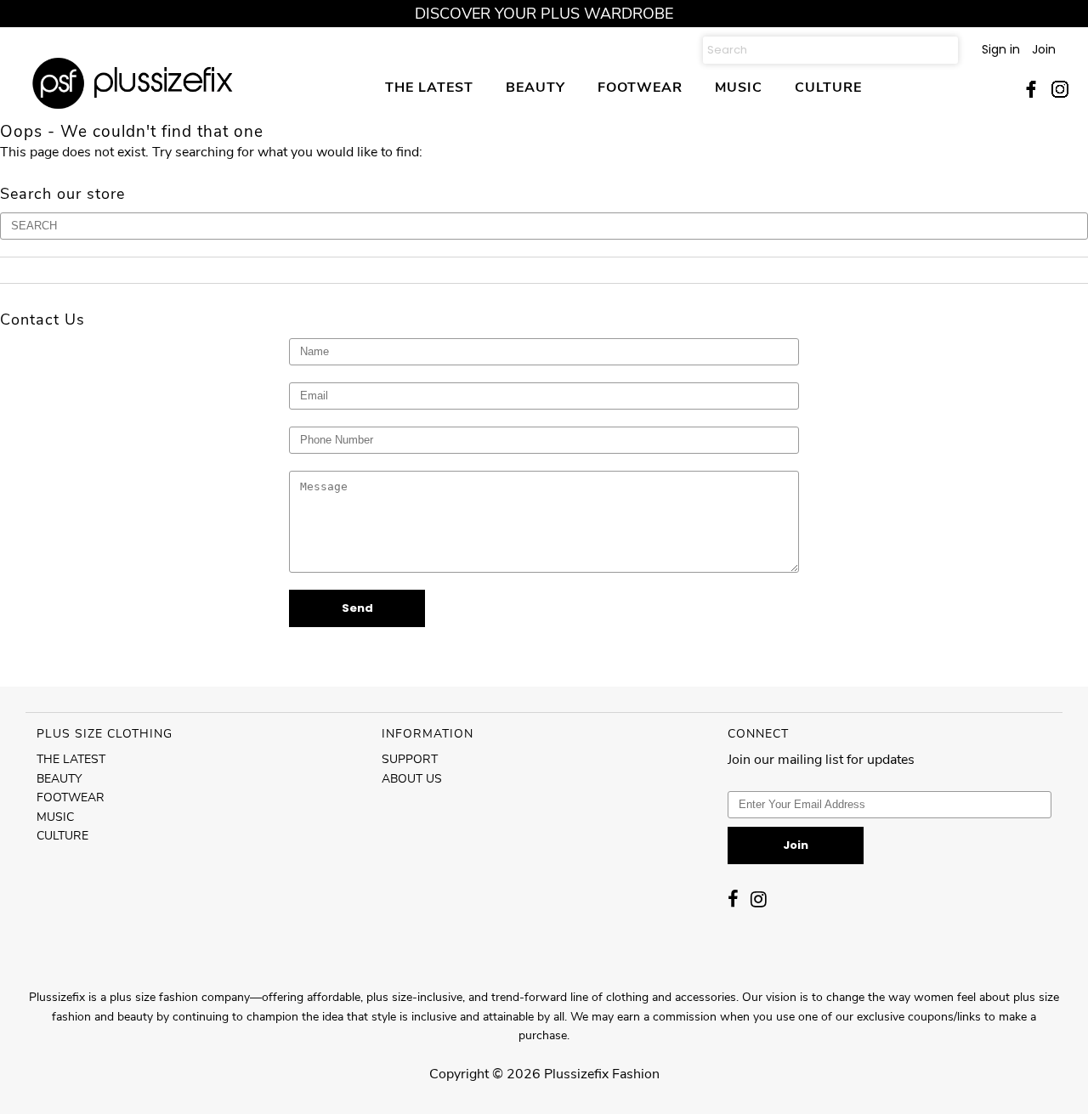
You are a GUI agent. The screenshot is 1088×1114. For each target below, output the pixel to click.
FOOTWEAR (640, 87)
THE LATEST (429, 87)
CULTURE (828, 87)
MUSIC (738, 87)
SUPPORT (410, 759)
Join (1044, 49)
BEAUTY (535, 87)
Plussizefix (576, 1074)
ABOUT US (412, 779)
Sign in (1001, 49)
